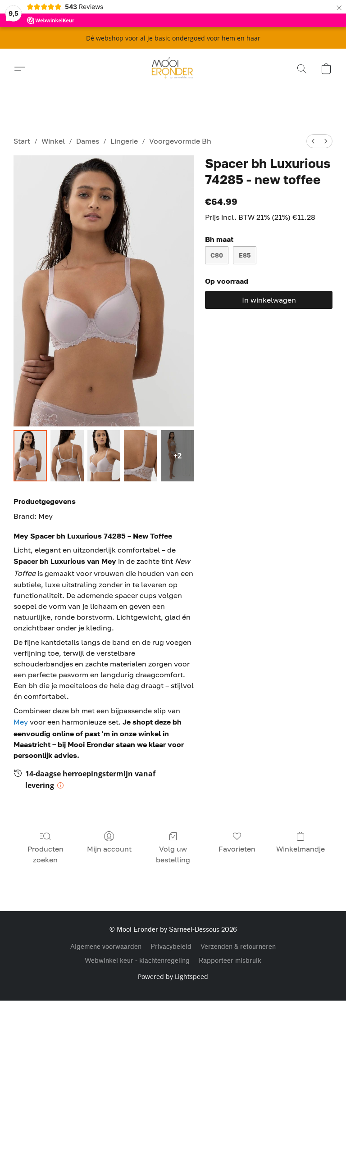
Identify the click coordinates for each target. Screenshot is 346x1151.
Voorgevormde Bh (180, 140)
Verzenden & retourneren (238, 947)
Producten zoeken (45, 854)
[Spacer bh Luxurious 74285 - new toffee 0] (30, 456)
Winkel (53, 140)
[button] (173, 69)
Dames (87, 140)
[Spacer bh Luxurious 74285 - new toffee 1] (67, 456)
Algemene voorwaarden (105, 947)
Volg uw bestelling (173, 854)
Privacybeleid (170, 947)
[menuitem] (313, 141)
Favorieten (237, 848)
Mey (21, 721)
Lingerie (124, 140)
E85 (245, 255)
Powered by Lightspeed (173, 976)
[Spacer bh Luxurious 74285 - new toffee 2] (104, 456)
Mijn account (109, 848)
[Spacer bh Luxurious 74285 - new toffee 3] (140, 456)
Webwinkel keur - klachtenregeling (137, 961)
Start (22, 140)
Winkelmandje (300, 848)
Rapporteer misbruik (230, 961)
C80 (216, 255)
